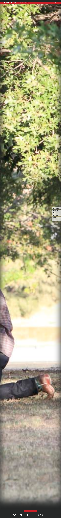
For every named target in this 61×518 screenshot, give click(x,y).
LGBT (39, 0)
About (45, 0)
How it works (57, 208)
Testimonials (52, 0)
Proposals (35, 0)
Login (56, 2)
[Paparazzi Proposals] (6, 2)
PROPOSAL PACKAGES (30, 511)
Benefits (56, 210)
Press (48, 0)
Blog (41, 0)
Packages (56, 212)
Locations (56, 220)
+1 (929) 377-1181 (5, 0)
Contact (56, 0)
